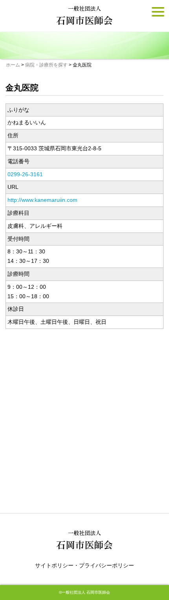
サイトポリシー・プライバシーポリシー (84, 565)
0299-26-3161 (25, 174)
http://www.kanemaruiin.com (42, 200)
